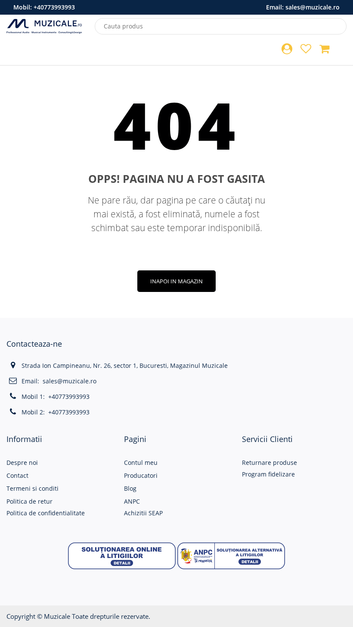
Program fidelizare (268, 474)
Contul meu (141, 462)
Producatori (141, 475)
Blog (130, 488)
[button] (122, 555)
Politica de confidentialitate (45, 513)
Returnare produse (269, 462)
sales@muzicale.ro (312, 7)
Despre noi (22, 462)
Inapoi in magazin (176, 281)
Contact (17, 475)
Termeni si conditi (32, 488)
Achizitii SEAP (143, 513)
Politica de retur (29, 501)
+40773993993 (54, 7)
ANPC (132, 501)
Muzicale (57, 616)
